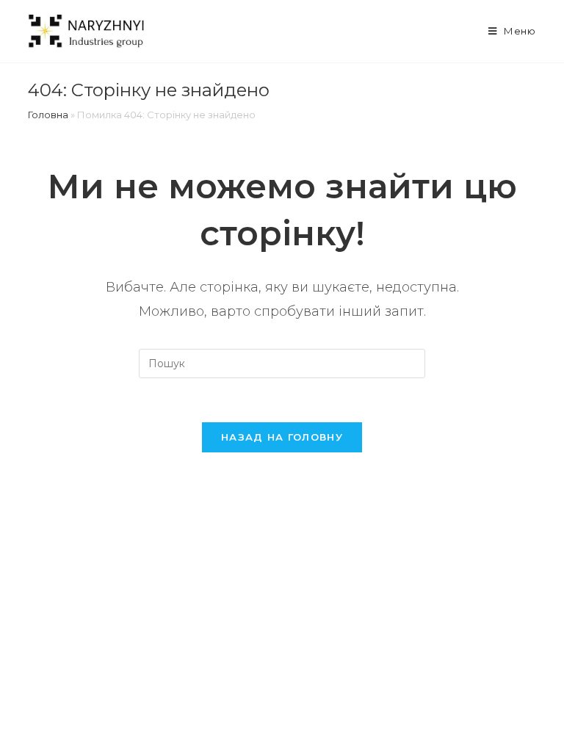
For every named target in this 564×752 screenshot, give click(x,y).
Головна (48, 114)
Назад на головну (282, 437)
